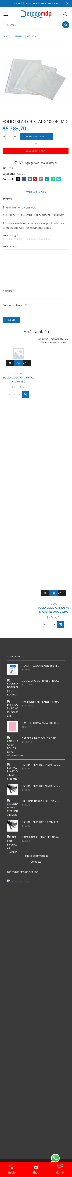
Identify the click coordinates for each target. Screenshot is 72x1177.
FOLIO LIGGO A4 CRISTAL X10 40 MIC (18, 379)
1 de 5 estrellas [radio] (4, 239)
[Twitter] (18, 179)
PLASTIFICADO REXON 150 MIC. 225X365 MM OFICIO (41, 665)
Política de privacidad (36, 855)
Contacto (36, 861)
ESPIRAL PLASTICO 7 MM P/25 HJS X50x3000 (41, 764)
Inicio (6, 36)
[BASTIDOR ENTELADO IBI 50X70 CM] (12, 708)
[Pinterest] (35, 179)
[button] (25, 394)
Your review (11, 246)
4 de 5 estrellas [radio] (30, 239)
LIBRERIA (19, 36)
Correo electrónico (15, 305)
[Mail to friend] (41, 179)
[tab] (36, 192)
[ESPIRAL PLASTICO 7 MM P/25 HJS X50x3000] (12, 771)
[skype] (58, 179)
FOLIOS (31, 36)
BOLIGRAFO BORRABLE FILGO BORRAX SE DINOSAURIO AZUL (41, 680)
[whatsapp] (53, 179)
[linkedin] (47, 179)
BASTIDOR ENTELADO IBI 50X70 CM (41, 701)
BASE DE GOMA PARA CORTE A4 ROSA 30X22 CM (41, 723)
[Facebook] (24, 179)
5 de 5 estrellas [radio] (44, 239)
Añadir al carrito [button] (18, 363)
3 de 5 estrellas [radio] (19, 239)
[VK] (30, 179)
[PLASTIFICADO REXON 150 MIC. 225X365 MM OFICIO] (12, 669)
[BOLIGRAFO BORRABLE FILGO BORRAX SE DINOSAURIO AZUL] (12, 687)
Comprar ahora (37, 151)
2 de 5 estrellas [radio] (10, 239)
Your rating (10, 235)
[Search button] (65, 24)
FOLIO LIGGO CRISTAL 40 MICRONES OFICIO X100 (53, 609)
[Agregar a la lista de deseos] (27, 363)
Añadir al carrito (38, 136)
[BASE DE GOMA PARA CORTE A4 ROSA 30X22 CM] (12, 726)
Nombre (9, 290)
